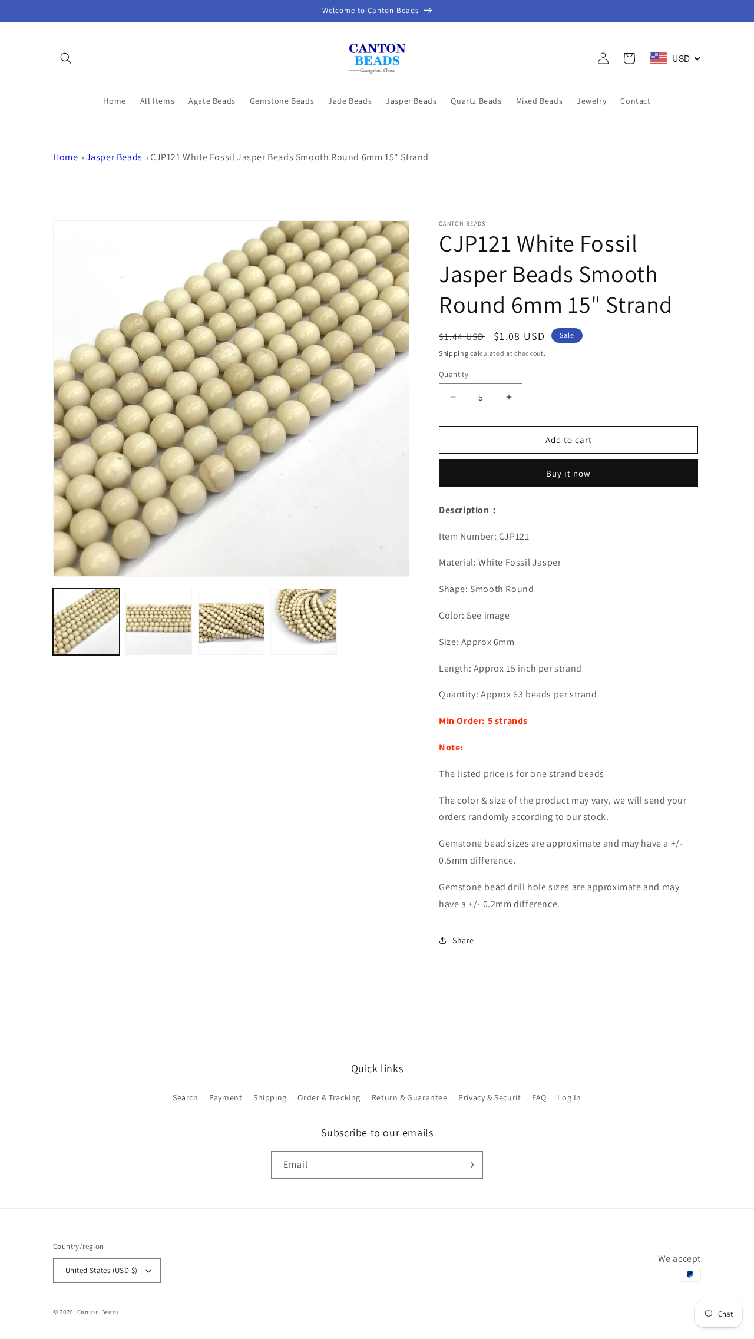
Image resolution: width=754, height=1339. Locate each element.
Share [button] (463, 940)
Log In (569, 1097)
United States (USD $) (101, 1270)
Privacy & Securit (489, 1097)
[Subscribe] (469, 1165)
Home (65, 157)
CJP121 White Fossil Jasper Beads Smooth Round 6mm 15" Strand (289, 157)
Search (186, 1097)
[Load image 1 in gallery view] (86, 622)
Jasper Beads (114, 157)
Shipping (454, 353)
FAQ (539, 1097)
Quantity (453, 374)
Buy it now (568, 473)
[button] (66, 58)
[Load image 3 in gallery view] (231, 622)
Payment (225, 1097)
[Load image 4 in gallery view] (303, 622)
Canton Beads (98, 1312)
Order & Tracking (329, 1097)
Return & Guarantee (410, 1097)
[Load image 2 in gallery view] (158, 622)
